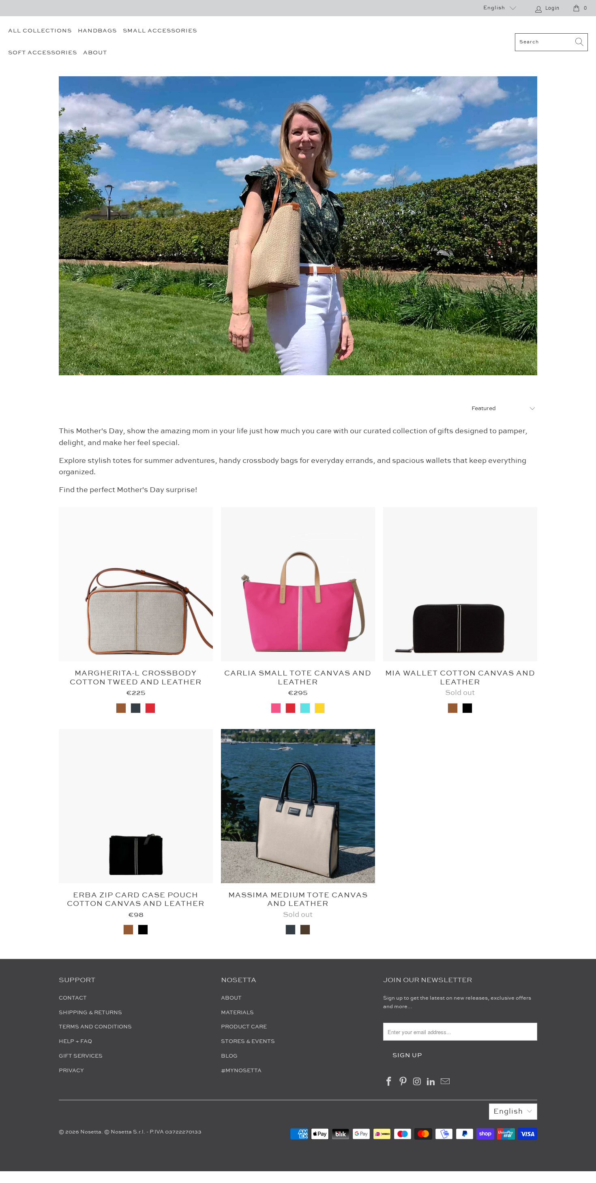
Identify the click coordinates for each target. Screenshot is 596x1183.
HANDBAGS (97, 30)
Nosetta (90, 1132)
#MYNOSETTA (241, 1070)
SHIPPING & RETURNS (90, 1012)
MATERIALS (237, 1012)
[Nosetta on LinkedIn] (431, 1082)
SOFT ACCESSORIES (42, 52)
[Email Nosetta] (445, 1082)
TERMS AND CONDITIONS (95, 1027)
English (494, 7)
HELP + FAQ (75, 1041)
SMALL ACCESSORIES (160, 30)
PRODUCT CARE (244, 1027)
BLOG (229, 1056)
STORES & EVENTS (248, 1041)
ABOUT (95, 52)
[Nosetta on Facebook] (389, 1082)
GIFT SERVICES (81, 1056)
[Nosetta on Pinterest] (403, 1082)
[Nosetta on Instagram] (417, 1082)
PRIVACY (71, 1070)
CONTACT (73, 998)
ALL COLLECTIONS (40, 30)
